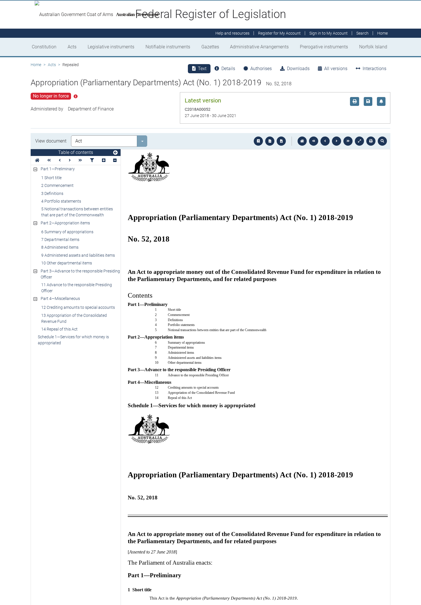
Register (279, 33)
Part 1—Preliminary (58, 169)
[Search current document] (382, 141)
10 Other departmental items (66, 263)
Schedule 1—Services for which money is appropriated (73, 340)
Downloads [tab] (298, 68)
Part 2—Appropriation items (65, 223)
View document (50, 141)
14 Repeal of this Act (59, 329)
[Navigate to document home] (302, 141)
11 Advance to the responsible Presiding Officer (76, 287)
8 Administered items (59, 247)
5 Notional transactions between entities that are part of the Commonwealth (77, 212)
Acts (72, 47)
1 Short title (51, 177)
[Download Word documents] (281, 141)
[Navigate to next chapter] (348, 141)
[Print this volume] (370, 141)
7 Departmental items (60, 239)
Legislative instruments (111, 47)
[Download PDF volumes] (269, 141)
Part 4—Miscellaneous (60, 298)
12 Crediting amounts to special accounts (78, 307)
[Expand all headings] (103, 160)
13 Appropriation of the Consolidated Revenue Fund (74, 318)
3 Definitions (52, 193)
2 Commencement (57, 185)
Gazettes (210, 47)
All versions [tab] (335, 68)
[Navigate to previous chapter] (313, 141)
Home (36, 64)
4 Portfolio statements (61, 201)
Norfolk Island (373, 47)
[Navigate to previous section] (325, 141)
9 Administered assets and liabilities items (78, 255)
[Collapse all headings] (115, 160)
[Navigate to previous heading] (59, 160)
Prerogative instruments (324, 47)
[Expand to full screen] (359, 141)
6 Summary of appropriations (67, 232)
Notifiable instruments (167, 47)
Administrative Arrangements (259, 47)
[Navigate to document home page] (37, 160)
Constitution (44, 47)
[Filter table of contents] (92, 160)
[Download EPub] (258, 141)
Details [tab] (228, 68)
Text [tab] (202, 68)
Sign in (328, 33)
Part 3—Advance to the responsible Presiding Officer (80, 274)
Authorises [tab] (261, 68)
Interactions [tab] (374, 68)
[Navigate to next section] (336, 141)
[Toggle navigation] (115, 153)
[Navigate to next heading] (69, 160)
